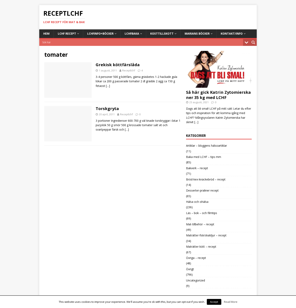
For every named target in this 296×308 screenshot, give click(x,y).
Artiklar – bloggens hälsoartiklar (206, 145)
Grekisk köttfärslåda (118, 64)
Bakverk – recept (197, 168)
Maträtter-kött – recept (201, 246)
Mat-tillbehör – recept (200, 224)
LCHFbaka (132, 33)
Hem (46, 33)
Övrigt (190, 269)
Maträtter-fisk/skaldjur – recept (206, 235)
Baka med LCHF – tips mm (203, 157)
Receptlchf (128, 70)
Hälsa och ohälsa (197, 202)
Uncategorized (195, 280)
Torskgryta (107, 108)
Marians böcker (197, 33)
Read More (230, 302)
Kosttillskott (162, 33)
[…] (108, 86)
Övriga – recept (196, 258)
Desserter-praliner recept (202, 190)
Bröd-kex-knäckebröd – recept (206, 179)
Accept (214, 302)
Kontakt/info (232, 33)
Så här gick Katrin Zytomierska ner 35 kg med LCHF (218, 95)
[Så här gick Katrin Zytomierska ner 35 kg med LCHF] (219, 85)
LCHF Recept (67, 33)
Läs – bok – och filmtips (201, 213)
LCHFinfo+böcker (100, 33)
